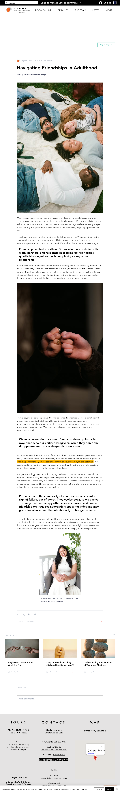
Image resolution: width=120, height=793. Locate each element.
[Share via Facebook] (18, 614)
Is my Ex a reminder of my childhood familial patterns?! (60, 663)
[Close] (117, 789)
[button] (91, 45)
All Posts (10, 44)
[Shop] (114, 2)
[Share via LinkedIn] (29, 614)
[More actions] (102, 60)
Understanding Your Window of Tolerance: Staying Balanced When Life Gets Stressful (98, 663)
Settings (99, 789)
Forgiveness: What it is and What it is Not (21, 663)
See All (112, 635)
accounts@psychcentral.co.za (54, 778)
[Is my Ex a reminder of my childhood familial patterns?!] (60, 648)
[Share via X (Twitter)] (23, 614)
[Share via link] (35, 614)
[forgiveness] (22, 648)
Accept (109, 789)
